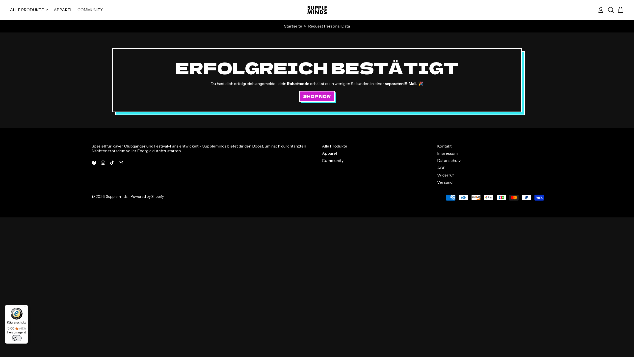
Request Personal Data (329, 26)
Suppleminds (116, 196)
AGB (441, 167)
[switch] (17, 338)
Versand (444, 182)
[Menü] (25, 308)
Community (90, 9)
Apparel (63, 9)
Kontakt (444, 146)
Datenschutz (449, 160)
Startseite (293, 26)
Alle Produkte (334, 146)
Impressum (447, 153)
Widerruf (445, 175)
